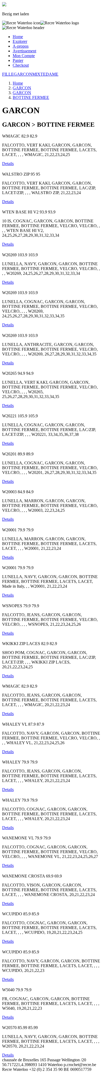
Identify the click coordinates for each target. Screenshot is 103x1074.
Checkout (21, 65)
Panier (18, 60)
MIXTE (39, 74)
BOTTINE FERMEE (31, 97)
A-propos (21, 46)
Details (8, 163)
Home (18, 36)
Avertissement (24, 51)
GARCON (23, 74)
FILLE (8, 74)
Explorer (20, 41)
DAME (52, 74)
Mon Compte (24, 55)
